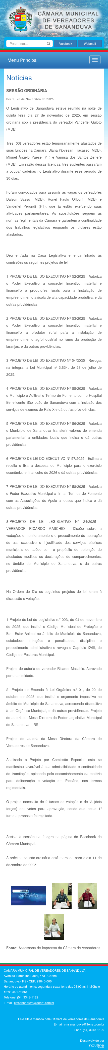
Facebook (65, 43)
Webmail (90, 43)
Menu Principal (22, 60)
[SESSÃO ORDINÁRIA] (28, 895)
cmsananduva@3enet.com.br (34, 1002)
